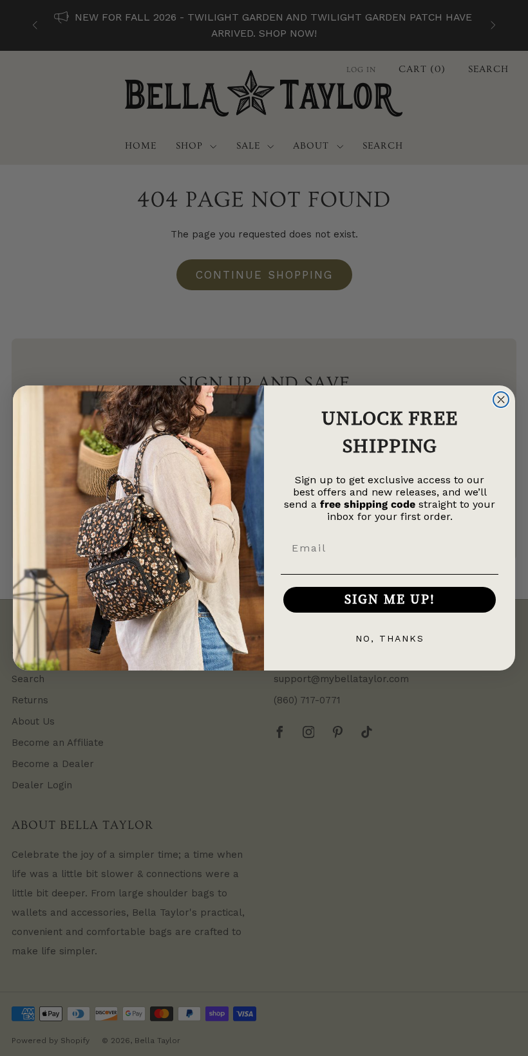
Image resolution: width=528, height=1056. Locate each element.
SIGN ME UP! (389, 599)
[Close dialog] (501, 399)
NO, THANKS (389, 638)
